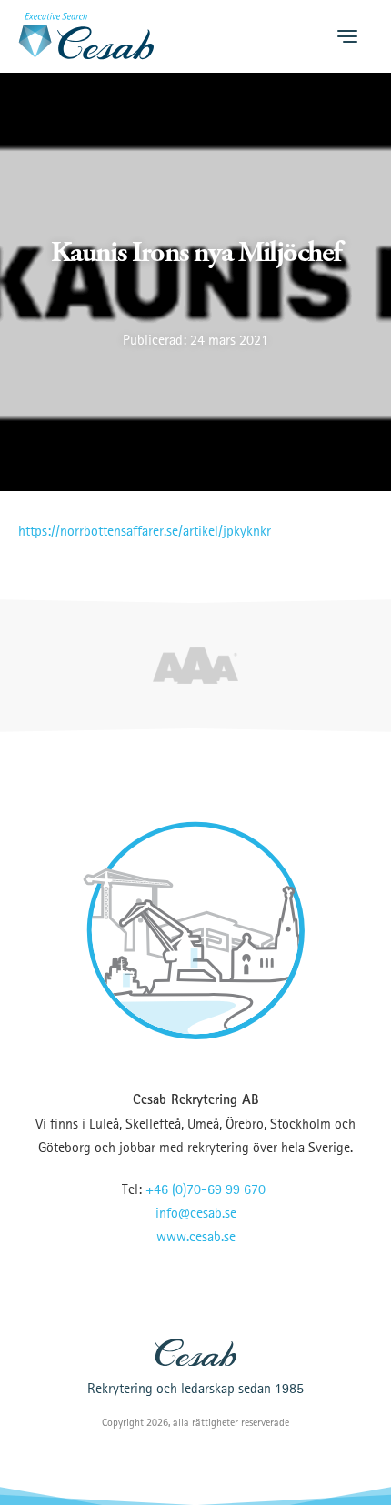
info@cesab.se (195, 1212)
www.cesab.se (196, 1236)
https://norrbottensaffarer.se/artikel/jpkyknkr (144, 530)
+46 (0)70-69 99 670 (205, 1188)
